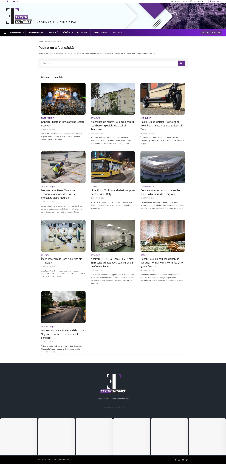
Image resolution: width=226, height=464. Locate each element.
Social (117, 32)
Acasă (40, 41)
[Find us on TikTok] (17, 1)
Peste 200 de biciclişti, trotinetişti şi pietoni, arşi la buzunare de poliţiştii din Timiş (161, 125)
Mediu (143, 255)
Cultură (45, 255)
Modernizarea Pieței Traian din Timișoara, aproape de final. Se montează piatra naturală (58, 194)
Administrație (35, 32)
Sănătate (68, 32)
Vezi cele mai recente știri (113, 407)
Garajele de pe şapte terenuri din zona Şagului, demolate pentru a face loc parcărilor (62, 334)
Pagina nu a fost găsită (53, 41)
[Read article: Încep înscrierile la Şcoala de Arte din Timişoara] (63, 236)
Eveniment (16, 32)
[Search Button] (3, 1)
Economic (82, 32)
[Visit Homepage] (19, 16)
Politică (53, 32)
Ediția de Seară (212, 33)
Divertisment (100, 32)
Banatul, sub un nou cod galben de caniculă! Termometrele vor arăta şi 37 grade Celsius (161, 263)
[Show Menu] (5, 33)
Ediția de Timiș (45, 460)
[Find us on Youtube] (14, 1)
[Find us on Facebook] (7, 1)
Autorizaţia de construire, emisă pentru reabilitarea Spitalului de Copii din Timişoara (112, 125)
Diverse (95, 186)
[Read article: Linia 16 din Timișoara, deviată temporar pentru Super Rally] (113, 167)
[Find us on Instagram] (10, 1)
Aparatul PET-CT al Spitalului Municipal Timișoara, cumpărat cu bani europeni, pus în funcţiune (112, 263)
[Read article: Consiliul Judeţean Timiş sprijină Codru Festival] (63, 99)
